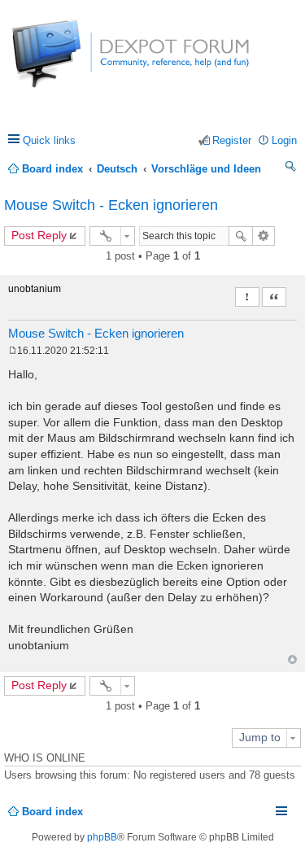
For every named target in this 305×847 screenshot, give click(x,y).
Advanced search (264, 236)
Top (292, 659)
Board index (52, 812)
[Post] (12, 350)
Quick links (49, 140)
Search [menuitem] (291, 169)
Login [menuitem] (284, 140)
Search (241, 236)
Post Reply (39, 235)
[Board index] (73, 62)
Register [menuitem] (231, 140)
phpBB (102, 837)
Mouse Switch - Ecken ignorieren (111, 205)
